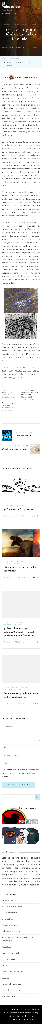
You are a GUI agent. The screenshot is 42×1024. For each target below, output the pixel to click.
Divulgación (9, 563)
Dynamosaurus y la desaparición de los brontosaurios (21, 695)
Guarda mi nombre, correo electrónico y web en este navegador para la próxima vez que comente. (20, 773)
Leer (34, 516)
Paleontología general (26, 25)
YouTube (27, 563)
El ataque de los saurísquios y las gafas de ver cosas (29, 392)
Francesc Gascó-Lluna (26, 77)
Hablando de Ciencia (11, 931)
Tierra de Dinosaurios (11, 984)
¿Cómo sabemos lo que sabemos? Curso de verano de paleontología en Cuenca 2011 (19, 632)
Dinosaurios (20, 505)
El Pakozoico (11, 5)
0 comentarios (34, 47)
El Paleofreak (8, 919)
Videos (19, 563)
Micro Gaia (6, 965)
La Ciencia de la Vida (11, 953)
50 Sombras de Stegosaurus (18, 509)
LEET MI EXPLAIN (9, 959)
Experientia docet (10, 925)
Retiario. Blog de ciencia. (12, 972)
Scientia (5, 978)
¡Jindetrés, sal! (8, 900)
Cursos (7, 622)
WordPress (31, 1019)
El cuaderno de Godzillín (13, 906)
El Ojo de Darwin (9, 913)
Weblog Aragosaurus (11, 996)
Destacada (9, 25)
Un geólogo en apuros (12, 990)
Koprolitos (6, 947)
